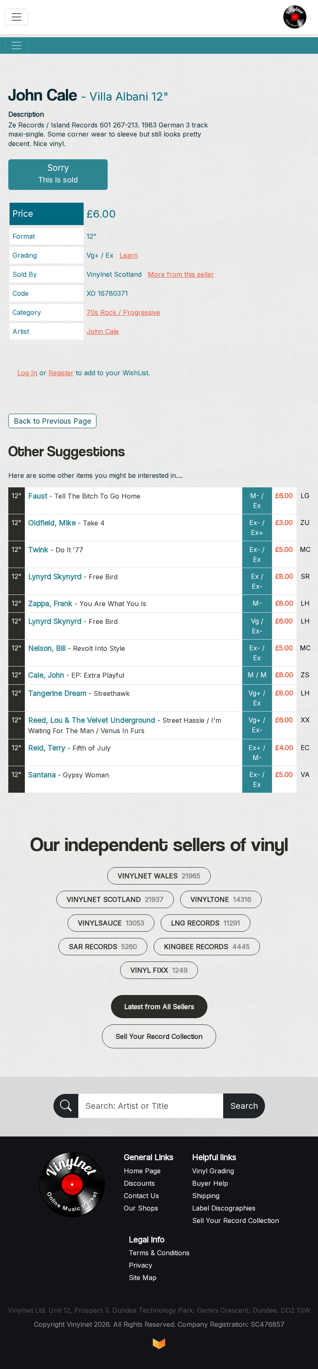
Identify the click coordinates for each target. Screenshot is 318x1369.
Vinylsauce (111, 923)
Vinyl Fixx (159, 970)
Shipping (205, 1196)
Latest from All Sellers (159, 1006)
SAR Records (103, 946)
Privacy (140, 1265)
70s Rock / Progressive (123, 312)
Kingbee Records (207, 946)
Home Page (142, 1171)
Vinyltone (220, 899)
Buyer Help (210, 1183)
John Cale (103, 331)
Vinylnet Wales (159, 876)
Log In (27, 373)
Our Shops (141, 1208)
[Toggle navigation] (16, 17)
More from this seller (181, 274)
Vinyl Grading (213, 1171)
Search (244, 1106)
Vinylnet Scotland (115, 899)
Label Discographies (223, 1208)
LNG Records (205, 923)
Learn (129, 255)
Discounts (139, 1183)
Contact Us (141, 1196)
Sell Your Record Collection (159, 1036)
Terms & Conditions (159, 1253)
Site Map (143, 1277)
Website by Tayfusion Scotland (159, 1344)
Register (61, 373)
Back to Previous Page (52, 421)
